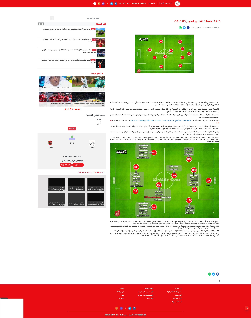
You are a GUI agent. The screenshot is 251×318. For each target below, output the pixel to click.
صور (127, 3)
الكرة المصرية (176, 302)
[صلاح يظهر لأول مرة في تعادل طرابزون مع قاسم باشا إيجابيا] (96, 197)
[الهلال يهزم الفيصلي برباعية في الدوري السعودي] (76, 200)
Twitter (184, 27)
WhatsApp (180, 27)
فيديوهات (135, 3)
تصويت (71, 128)
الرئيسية (167, 3)
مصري (98, 119)
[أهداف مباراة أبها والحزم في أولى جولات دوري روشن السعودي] (57, 200)
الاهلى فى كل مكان (145, 295)
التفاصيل (78, 165)
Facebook (188, 27)
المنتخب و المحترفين (145, 292)
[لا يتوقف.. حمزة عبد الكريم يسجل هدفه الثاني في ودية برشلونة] (96, 182)
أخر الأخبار (159, 3)
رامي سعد (195, 27)
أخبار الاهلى (177, 298)
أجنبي (99, 124)
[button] (39, 23)
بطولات (143, 3)
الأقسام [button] (152, 3)
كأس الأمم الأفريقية (174, 292)
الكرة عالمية (148, 288)
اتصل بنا (122, 3)
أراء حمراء (149, 298)
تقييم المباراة (65, 165)
